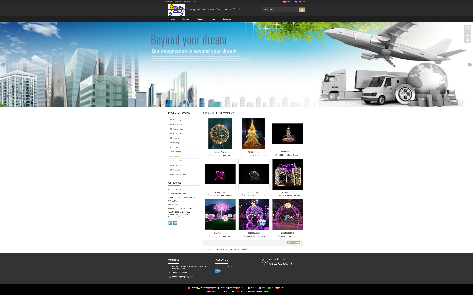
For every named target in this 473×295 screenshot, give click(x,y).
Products (200, 19)
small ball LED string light (180, 174)
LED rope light (175, 170)
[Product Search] (302, 10)
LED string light (176, 120)
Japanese (254, 288)
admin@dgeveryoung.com (184, 197)
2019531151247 (287, 233)
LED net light (175, 138)
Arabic (273, 288)
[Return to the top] (467, 41)
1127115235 (176, 201)
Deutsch (203, 288)
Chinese (193, 288)
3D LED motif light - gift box (289, 196)
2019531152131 (220, 233)
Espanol (213, 288)
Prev (3, 65)
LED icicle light (176, 124)
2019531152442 (220, 192)
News (213, 19)
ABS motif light (176, 161)
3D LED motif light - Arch (255, 236)
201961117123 (253, 152)
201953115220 (288, 193)
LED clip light (175, 143)
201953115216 (254, 233)
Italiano (233, 288)
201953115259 (287, 152)
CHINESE (290, 2)
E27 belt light (175, 147)
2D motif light (175, 152)
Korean (264, 288)
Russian (282, 288)
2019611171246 (220, 152)
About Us (185, 19)
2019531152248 (253, 192)
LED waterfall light (177, 133)
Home (172, 19)
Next (470, 65)
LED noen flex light (177, 165)
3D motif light (226, 113)
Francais (223, 288)
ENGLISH (301, 2)
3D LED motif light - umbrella (221, 195)
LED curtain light (176, 129)
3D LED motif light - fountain (255, 155)
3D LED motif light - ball (221, 155)
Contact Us (227, 19)
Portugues (243, 288)
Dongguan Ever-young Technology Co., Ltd (230, 291)
